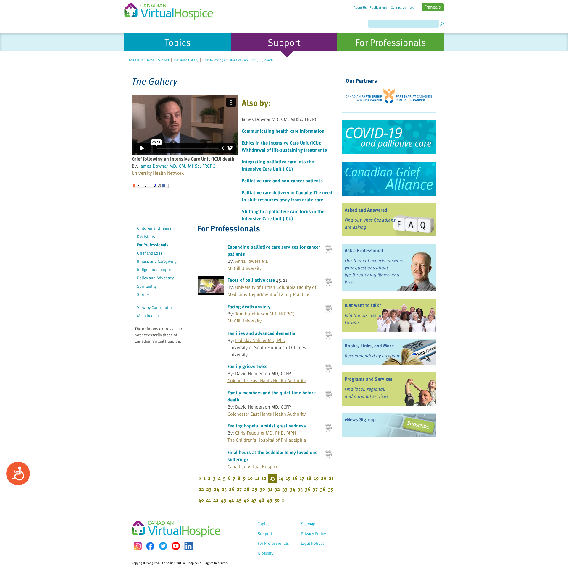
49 (269, 499)
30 (262, 488)
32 (277, 488)
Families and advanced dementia (261, 333)
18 (309, 478)
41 (208, 499)
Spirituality (146, 286)
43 (223, 499)
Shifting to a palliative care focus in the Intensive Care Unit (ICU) (283, 215)
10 (250, 478)
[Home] (172, 10)
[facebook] (150, 546)
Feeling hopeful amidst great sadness (266, 425)
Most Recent (148, 315)
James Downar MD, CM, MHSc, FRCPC (177, 165)
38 (323, 488)
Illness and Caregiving (157, 261)
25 (224, 488)
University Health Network (158, 172)
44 (231, 499)
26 (231, 488)
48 (261, 499)
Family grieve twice (247, 366)
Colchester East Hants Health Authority (266, 380)
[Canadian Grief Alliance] (389, 179)
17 (302, 478)
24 (216, 488)
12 (264, 478)
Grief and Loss (149, 253)
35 (300, 488)
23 (209, 488)
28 (247, 488)
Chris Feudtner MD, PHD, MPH (265, 432)
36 (307, 488)
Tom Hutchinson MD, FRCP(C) (265, 313)
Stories (143, 294)
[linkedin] (188, 546)
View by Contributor (154, 307)
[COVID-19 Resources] (389, 137)
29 (254, 488)
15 (288, 478)
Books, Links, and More (369, 345)
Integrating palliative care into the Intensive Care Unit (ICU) (278, 165)
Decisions (146, 236)
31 (269, 488)
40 (201, 499)
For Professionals (152, 245)
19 (316, 478)
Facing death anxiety (248, 306)
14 (281, 478)
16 (295, 478)
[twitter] (163, 546)
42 (216, 499)
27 (239, 488)
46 (246, 499)
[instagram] (137, 546)
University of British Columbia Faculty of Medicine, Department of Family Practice (271, 290)
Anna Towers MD (252, 261)
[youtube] (176, 546)
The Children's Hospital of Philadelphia (266, 439)
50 (277, 499)
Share (150, 186)
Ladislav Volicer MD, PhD (260, 340)
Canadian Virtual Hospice (252, 466)
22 (201, 488)
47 (253, 499)
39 (330, 488)
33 (285, 488)
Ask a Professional (364, 250)
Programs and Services (369, 378)
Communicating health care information (283, 130)
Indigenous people (154, 269)
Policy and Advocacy (155, 278)
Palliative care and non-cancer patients (282, 180)
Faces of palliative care (251, 279)
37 (315, 488)
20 (323, 478)
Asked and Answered (366, 209)
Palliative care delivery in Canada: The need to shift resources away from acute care (287, 196)
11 (257, 478)
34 (292, 488)
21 (331, 478)
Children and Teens (154, 228)
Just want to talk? (363, 305)
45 (238, 499)
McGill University (244, 268)
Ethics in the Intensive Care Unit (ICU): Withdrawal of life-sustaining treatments (284, 146)
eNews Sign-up (360, 419)
